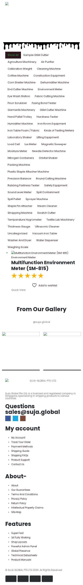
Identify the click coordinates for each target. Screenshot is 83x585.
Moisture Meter (17, 151)
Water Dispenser (47, 240)
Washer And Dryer (19, 240)
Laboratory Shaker (20, 137)
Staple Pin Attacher (20, 206)
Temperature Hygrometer (25, 220)
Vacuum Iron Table (44, 233)
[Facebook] (8, 418)
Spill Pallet (14, 199)
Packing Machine (19, 165)
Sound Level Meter (20, 192)
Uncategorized (17, 233)
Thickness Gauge (19, 226)
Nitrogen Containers (21, 158)
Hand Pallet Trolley (20, 117)
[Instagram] (23, 418)
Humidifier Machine (20, 124)
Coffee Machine (18, 75)
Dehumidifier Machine (54, 82)
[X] (15, 418)
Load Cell (14, 144)
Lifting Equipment (48, 137)
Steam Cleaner (47, 206)
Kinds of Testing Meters (59, 130)
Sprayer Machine (37, 199)
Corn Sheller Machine (22, 82)
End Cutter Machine (20, 89)
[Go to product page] (44, 253)
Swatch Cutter (46, 213)
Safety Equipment (55, 185)
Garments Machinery (21, 110)
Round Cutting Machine (51, 178)
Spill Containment (47, 192)
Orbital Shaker (48, 158)
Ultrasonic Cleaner (47, 226)
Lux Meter (31, 144)
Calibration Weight (20, 69)
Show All (13, 55)
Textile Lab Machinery (60, 220)
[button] (8, 12)
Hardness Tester (47, 117)
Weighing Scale (18, 247)
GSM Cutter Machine (53, 110)
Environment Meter (50, 89)
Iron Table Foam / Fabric (23, 130)
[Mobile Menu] (7, 32)
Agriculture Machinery (22, 62)
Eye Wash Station (19, 96)
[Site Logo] (16, 3)
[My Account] (6, 21)
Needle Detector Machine (49, 151)
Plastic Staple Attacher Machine (28, 172)
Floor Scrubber (17, 103)
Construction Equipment (49, 75)
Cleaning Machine (49, 69)
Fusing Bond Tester (44, 103)
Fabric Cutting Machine (50, 96)
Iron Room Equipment (52, 124)
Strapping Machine (20, 213)
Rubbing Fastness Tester (23, 185)
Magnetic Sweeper (54, 144)
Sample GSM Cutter (36, 55)
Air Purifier (47, 62)
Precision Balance (19, 178)
